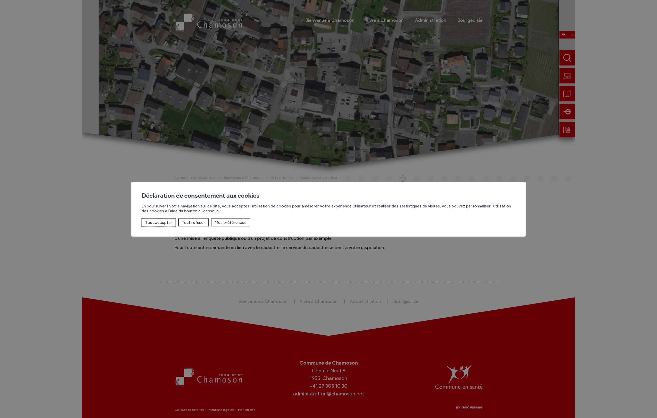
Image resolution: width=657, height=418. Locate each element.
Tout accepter (158, 222)
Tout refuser (193, 222)
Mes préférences (230, 222)
